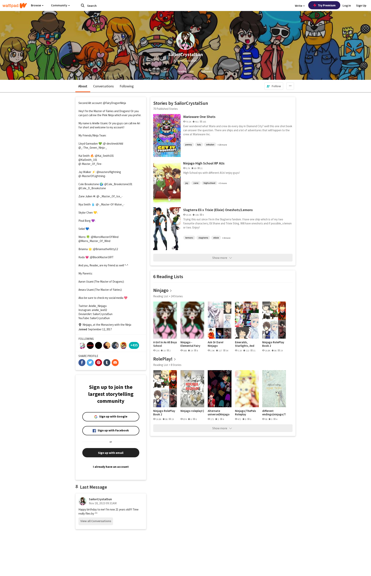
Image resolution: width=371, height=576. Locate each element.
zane (195, 182)
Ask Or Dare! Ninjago (215, 344)
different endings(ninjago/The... (274, 412)
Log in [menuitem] (347, 5)
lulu (199, 144)
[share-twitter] (90, 362)
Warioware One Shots (199, 116)
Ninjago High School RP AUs (204, 163)
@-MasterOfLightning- (92, 176)
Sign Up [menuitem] (361, 5)
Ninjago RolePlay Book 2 (273, 344)
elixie (216, 237)
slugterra (203, 237)
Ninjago (160, 290)
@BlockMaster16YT (102, 257)
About (82, 86)
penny (188, 144)
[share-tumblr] (106, 362)
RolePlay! (163, 359)
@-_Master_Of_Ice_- (110, 196)
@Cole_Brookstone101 (118, 184)
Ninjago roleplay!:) (192, 411)
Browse (36, 5)
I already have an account (111, 467)
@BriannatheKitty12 (105, 249)
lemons (189, 237)
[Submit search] (82, 5)
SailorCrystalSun (100, 499)
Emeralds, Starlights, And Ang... (244, 344)
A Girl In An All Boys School (165, 344)
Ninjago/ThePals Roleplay (245, 412)
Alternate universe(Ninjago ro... (219, 412)
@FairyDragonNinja (114, 103)
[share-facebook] (81, 362)
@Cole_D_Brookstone (92, 188)
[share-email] (115, 362)
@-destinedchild (113, 143)
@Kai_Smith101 (104, 156)
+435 (134, 345)
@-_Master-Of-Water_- (110, 204)
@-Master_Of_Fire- (90, 164)
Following (127, 86)
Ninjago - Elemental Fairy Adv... (190, 344)
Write (299, 6)
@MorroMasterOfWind (104, 237)
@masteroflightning (109, 172)
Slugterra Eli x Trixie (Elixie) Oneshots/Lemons (218, 210)
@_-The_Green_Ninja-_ (92, 147)
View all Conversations (95, 521)
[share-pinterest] (98, 362)
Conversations (103, 86)
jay (186, 182)
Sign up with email (110, 453)
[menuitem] (273, 86)
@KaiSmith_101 (87, 160)
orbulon (210, 144)
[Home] (15, 5)
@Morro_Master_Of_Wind (94, 241)
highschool (209, 182)
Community (59, 5)
